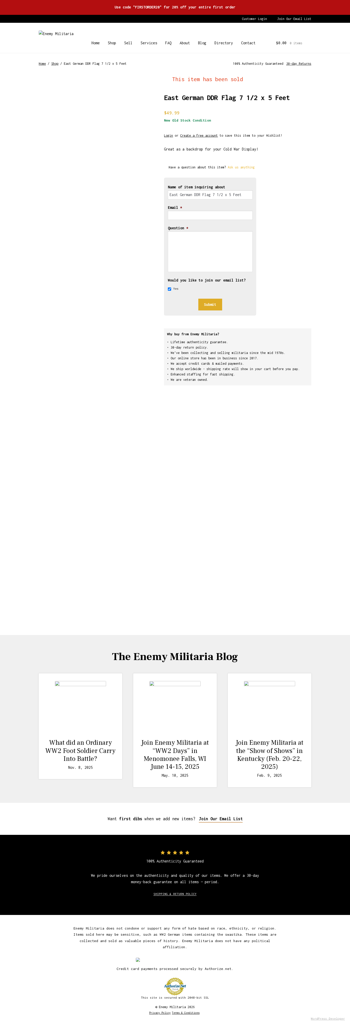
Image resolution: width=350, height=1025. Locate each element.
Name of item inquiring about (196, 187)
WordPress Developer (328, 1018)
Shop (112, 43)
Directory (223, 43)
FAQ (168, 43)
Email (175, 207)
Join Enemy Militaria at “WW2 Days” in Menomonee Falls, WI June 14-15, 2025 (175, 754)
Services (149, 43)
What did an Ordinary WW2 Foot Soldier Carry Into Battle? (80, 750)
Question (178, 228)
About (185, 43)
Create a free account (199, 135)
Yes (176, 288)
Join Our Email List (294, 19)
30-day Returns (298, 64)
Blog (202, 43)
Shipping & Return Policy (175, 893)
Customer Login (254, 19)
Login (168, 135)
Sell (128, 43)
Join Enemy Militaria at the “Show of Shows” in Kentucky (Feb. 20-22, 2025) (269, 754)
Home (95, 43)
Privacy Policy (160, 1012)
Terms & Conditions (186, 1012)
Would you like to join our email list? (207, 280)
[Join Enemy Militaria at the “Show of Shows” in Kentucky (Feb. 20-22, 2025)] (269, 706)
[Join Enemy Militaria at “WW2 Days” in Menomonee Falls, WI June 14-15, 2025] (175, 706)
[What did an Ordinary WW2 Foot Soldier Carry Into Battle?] (80, 706)
